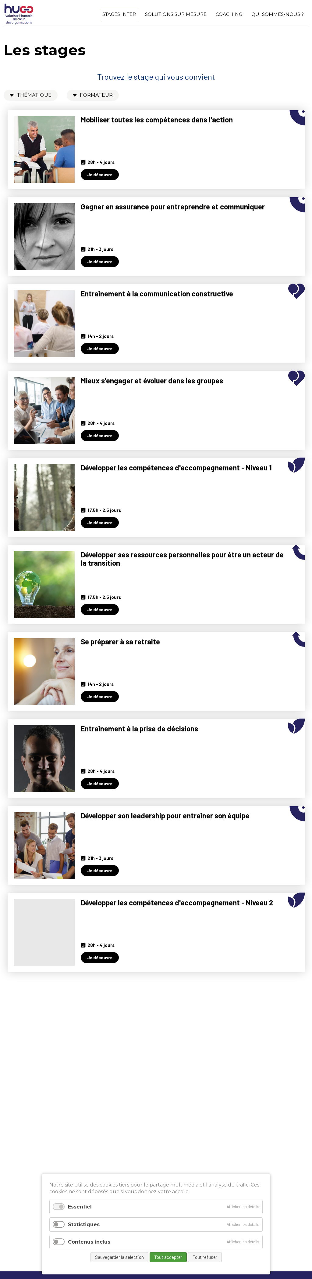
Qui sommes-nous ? (277, 14)
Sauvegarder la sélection (119, 1257)
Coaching (229, 14)
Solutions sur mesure (176, 14)
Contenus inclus (89, 1242)
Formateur (96, 95)
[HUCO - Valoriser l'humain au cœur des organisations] (19, 23)
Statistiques (84, 1224)
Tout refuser (205, 1257)
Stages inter (119, 14)
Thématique (34, 95)
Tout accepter (168, 1257)
